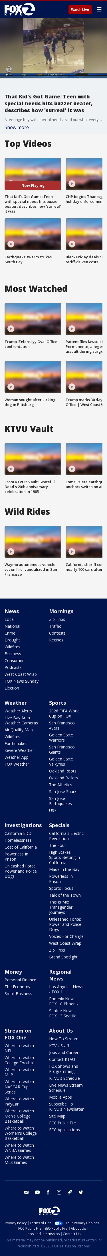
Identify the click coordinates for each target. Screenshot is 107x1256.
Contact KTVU (62, 1059)
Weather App (17, 757)
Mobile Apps (60, 1097)
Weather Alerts (18, 711)
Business (13, 653)
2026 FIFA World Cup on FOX (64, 713)
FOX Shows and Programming (63, 1068)
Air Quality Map (19, 729)
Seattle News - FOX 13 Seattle (62, 1013)
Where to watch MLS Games (19, 1159)
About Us (61, 1030)
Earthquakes (16, 743)
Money (13, 971)
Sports (57, 702)
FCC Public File (62, 1123)
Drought (12, 640)
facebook (48, 1192)
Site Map (57, 1116)
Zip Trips (57, 619)
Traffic (55, 626)
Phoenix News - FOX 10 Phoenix (63, 1001)
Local (10, 619)
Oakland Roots (62, 771)
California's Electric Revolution (66, 836)
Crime (10, 633)
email (26, 1192)
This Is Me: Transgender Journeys (60, 907)
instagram (59, 1192)
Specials (59, 825)
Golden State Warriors (61, 737)
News (12, 611)
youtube (37, 1192)
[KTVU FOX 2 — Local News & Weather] (21, 9)
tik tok (69, 1192)
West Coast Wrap (21, 674)
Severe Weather (19, 750)
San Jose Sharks (63, 791)
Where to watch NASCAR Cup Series (19, 1087)
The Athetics (60, 784)
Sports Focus (61, 888)
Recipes (56, 640)
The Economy (17, 986)
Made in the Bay (64, 869)
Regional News (60, 975)
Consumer (14, 660)
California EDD (18, 833)
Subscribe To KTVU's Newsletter (66, 1106)
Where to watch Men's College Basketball (19, 1116)
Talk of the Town (65, 895)
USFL (54, 810)
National (12, 626)
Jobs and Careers (64, 1052)
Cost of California (21, 847)
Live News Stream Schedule (66, 1087)
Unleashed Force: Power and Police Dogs (21, 871)
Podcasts (13, 667)
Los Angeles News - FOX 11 (66, 989)
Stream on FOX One (18, 1034)
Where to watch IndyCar (19, 1101)
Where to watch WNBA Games (19, 1147)
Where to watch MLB (19, 1072)
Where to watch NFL (19, 1048)
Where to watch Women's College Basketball (21, 1133)
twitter (80, 1192)
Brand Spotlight (63, 957)
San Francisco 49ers (62, 725)
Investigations (23, 825)
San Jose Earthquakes (60, 801)
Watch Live (80, 10)
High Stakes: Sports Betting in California (64, 857)
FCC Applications (64, 1129)
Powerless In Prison (16, 856)
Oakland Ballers (63, 777)
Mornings (61, 611)
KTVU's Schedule (64, 1078)
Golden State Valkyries (61, 761)
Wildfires (12, 646)
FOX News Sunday (22, 681)
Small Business (18, 993)
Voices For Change (66, 936)
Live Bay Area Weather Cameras (21, 720)
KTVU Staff (59, 1045)
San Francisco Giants (62, 749)
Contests (57, 633)
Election (12, 688)
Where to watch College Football (20, 1060)
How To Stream (63, 1038)
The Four (57, 845)
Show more (17, 127)
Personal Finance (20, 979)
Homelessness (18, 840)
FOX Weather (17, 764)
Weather (16, 702)
